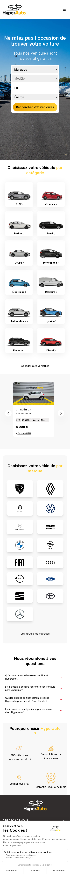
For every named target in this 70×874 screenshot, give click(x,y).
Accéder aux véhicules (35, 365)
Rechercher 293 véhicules (35, 107)
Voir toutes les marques (35, 633)
